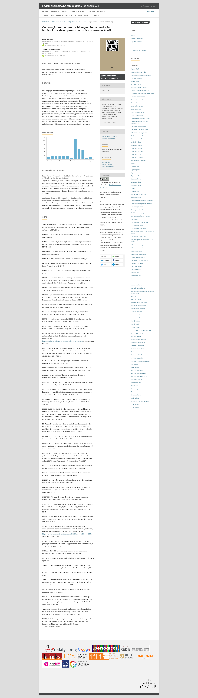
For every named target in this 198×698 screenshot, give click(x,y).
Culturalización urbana (138, 97)
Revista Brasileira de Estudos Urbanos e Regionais (70, 6)
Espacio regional (136, 182)
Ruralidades (135, 367)
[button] (105, 256)
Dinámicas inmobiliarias (138, 136)
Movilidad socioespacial (138, 305)
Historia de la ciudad (137, 225)
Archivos (55, 11)
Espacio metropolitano (138, 173)
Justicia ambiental (136, 266)
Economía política (136, 145)
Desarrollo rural (136, 109)
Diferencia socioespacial (138, 126)
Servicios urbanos (136, 379)
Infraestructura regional (138, 245)
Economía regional (137, 151)
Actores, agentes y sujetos (139, 87)
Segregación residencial (138, 373)
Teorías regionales (137, 389)
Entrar (153, 6)
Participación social (137, 333)
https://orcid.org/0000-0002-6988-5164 (55, 55)
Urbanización (135, 407)
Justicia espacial (136, 269)
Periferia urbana (136, 336)
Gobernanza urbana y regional (140, 216)
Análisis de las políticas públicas (141, 75)
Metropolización (136, 299)
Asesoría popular (136, 78)
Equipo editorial (82, 15)
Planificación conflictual (138, 339)
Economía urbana (108, 167)
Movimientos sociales (138, 309)
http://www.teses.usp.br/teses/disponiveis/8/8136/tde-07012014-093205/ (66, 534)
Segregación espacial (137, 370)
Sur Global (134, 386)
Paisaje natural (135, 321)
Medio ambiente (136, 276)
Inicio (44, 22)
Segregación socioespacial (139, 376)
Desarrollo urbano (137, 115)
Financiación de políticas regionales (142, 200)
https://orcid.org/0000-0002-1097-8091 (55, 45)
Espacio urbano (107, 165)
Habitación (106, 163)
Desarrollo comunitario (138, 100)
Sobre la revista (77, 11)
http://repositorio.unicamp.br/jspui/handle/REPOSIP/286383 (62, 341)
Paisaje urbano (135, 327)
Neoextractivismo (136, 315)
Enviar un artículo (140, 22)
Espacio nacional (136, 176)
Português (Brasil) (137, 39)
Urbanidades (135, 404)
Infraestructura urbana (138, 248)
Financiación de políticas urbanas (141, 204)
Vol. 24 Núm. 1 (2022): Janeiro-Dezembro (71, 22)
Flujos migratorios (137, 207)
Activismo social (136, 84)
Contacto (96, 15)
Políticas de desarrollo (138, 352)
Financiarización (136, 197)
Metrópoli (134, 296)
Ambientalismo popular (138, 72)
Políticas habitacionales (138, 355)
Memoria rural (135, 282)
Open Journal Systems (138, 50)
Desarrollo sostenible (137, 112)
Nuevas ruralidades (137, 318)
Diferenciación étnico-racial (139, 130)
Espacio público (136, 179)
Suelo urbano (135, 398)
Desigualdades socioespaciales (140, 118)
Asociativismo (135, 81)
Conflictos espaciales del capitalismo (142, 94)
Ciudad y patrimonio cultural (140, 90)
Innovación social (136, 251)
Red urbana (134, 364)
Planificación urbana (137, 346)
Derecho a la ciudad (137, 139)
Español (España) (137, 42)
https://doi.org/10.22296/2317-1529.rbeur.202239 (63, 63)
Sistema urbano (136, 383)
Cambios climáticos (137, 312)
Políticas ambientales (137, 349)
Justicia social (135, 273)
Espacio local (135, 167)
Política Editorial (96, 11)
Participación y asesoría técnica (141, 330)
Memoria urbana (136, 285)
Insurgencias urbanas (137, 257)
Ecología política (136, 142)
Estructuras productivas (138, 194)
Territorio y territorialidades (140, 401)
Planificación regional (138, 342)
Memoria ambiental (137, 279)
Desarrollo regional (137, 106)
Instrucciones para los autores (57, 15)
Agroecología (135, 69)
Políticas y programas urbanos (140, 361)
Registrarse (145, 6)
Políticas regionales (137, 358)
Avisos (64, 11)
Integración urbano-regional (140, 260)
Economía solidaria (137, 157)
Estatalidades (135, 191)
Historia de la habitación (138, 228)
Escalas (133, 163)
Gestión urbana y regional (139, 213)
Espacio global (135, 170)
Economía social (136, 154)
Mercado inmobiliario (138, 288)
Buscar (151, 11)
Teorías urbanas (136, 395)
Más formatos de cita (110, 122)
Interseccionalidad (137, 263)
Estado (133, 188)
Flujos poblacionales (137, 210)
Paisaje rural (135, 324)
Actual (45, 11)
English (133, 35)
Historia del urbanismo (138, 237)
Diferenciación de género (139, 133)
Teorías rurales (136, 392)
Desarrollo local (136, 103)
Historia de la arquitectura (139, 222)
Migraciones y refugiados (139, 302)
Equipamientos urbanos (138, 160)
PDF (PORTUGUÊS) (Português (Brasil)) (109, 77)
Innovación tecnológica (138, 254)
